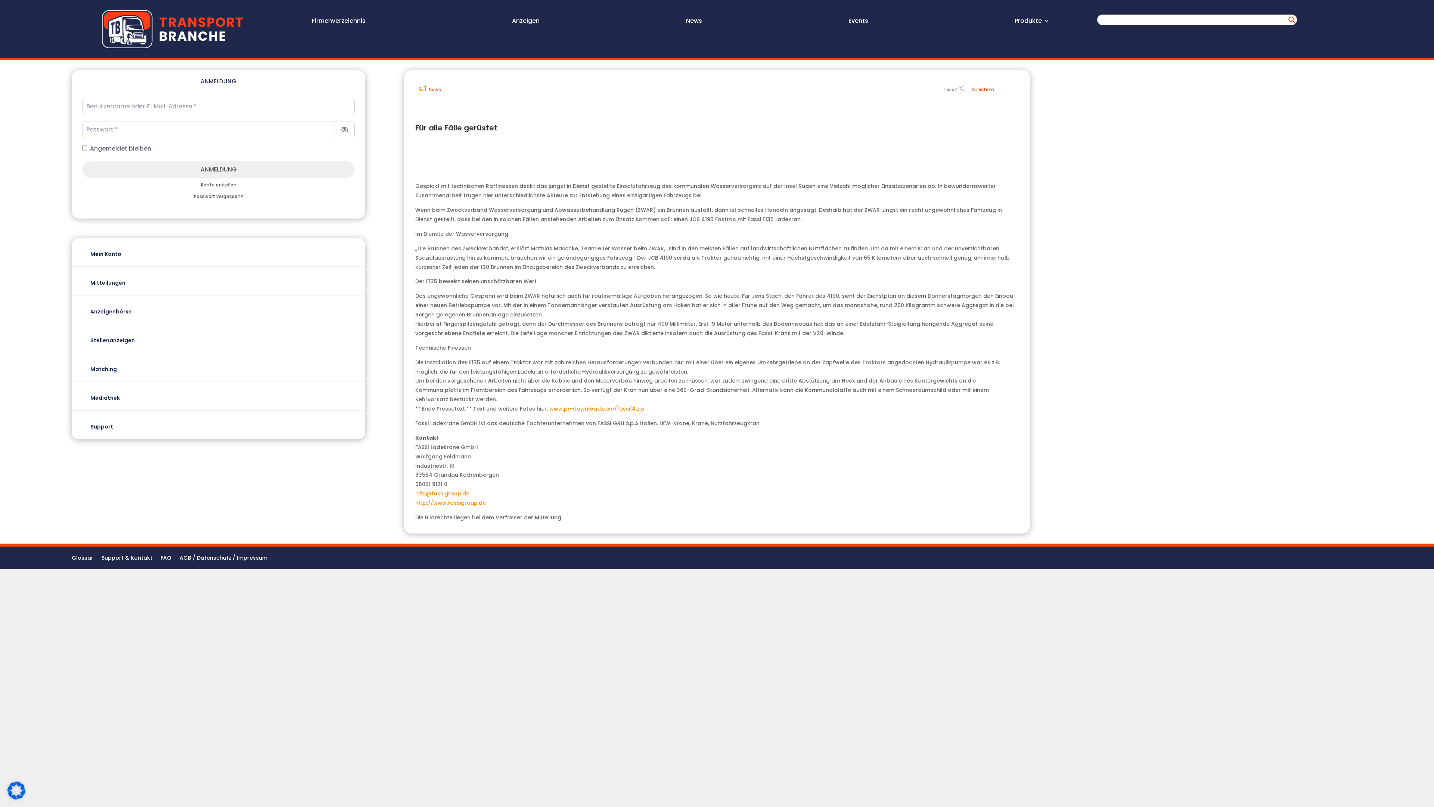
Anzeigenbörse (111, 311)
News (694, 21)
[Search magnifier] (1291, 20)
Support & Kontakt (127, 558)
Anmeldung (219, 169)
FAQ (166, 558)
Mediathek (105, 398)
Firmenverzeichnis (339, 21)
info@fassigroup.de (442, 493)
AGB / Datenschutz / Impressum (223, 558)
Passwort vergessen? (218, 197)
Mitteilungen (107, 283)
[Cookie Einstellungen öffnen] (16, 797)
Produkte (1028, 21)
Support (101, 426)
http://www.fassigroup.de (450, 503)
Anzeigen (526, 21)
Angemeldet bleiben (120, 148)
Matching (103, 369)
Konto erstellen (218, 185)
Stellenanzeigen (112, 340)
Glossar (82, 558)
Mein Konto (105, 254)
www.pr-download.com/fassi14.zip (596, 408)
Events (858, 21)
